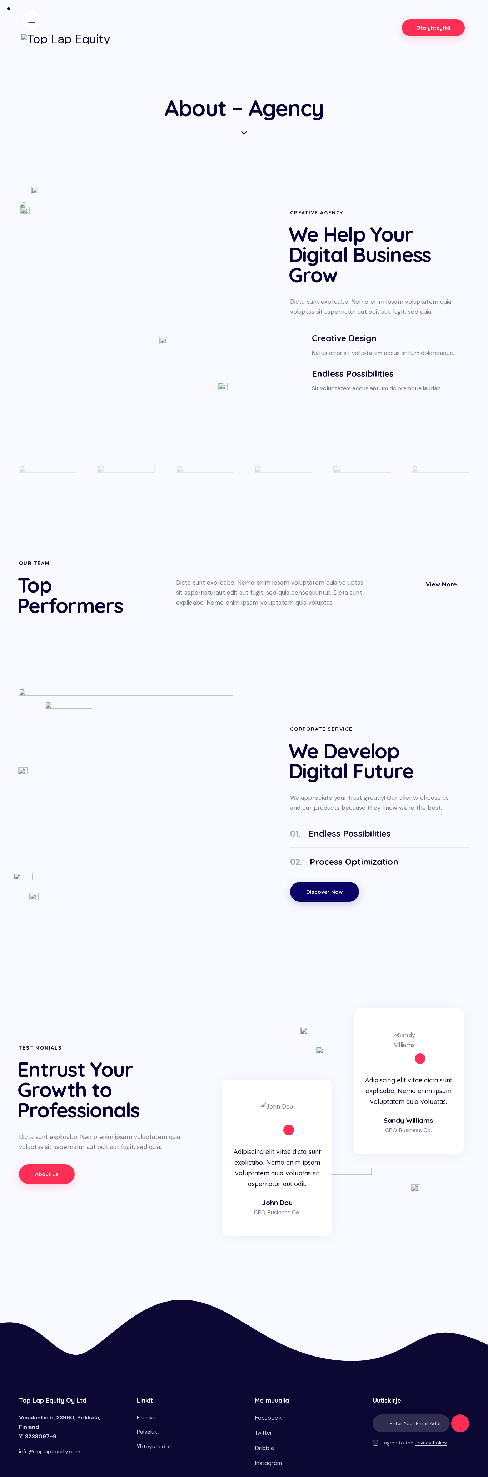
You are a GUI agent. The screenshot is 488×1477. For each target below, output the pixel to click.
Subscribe (460, 1426)
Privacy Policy (431, 1443)
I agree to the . (415, 1442)
